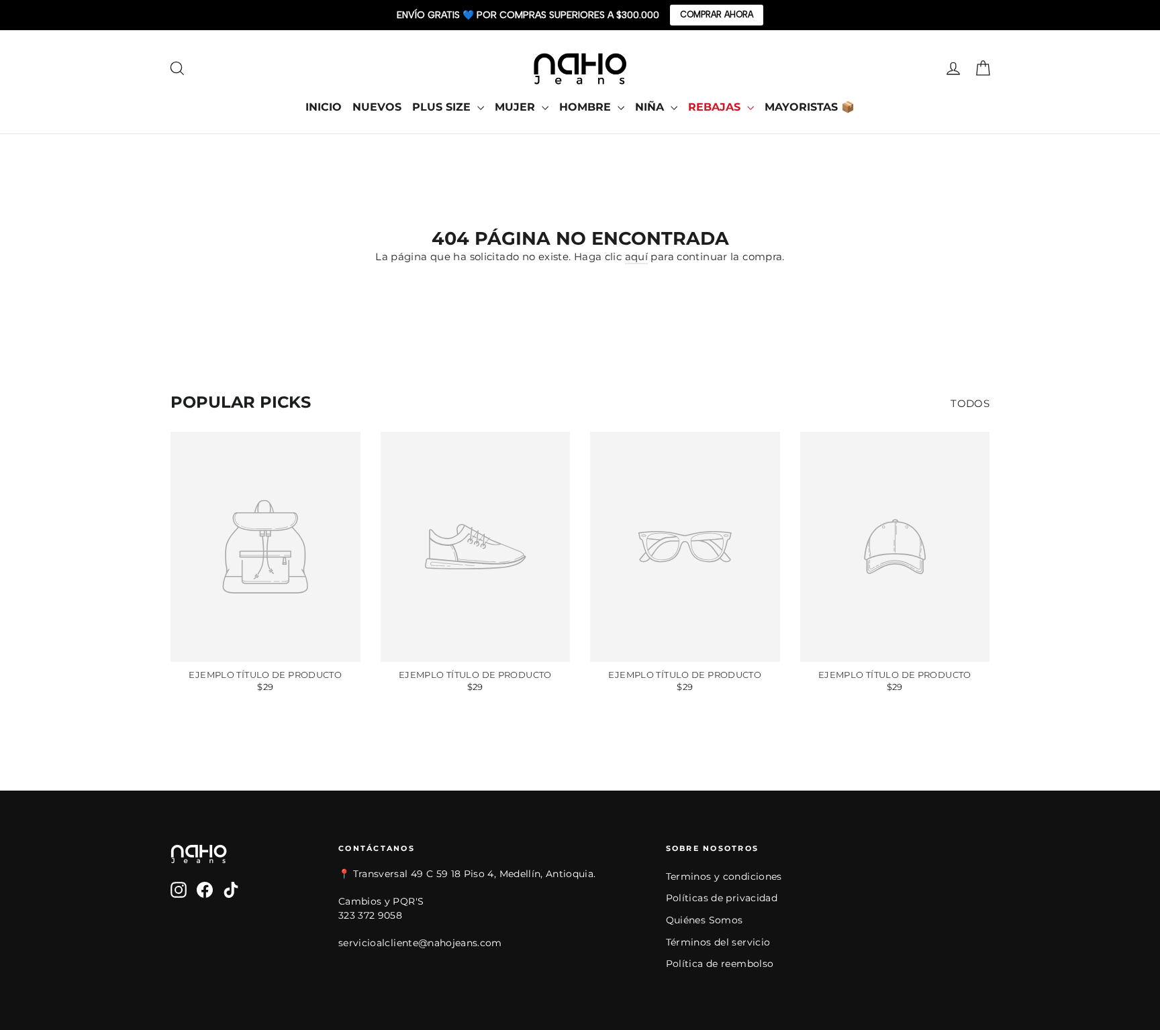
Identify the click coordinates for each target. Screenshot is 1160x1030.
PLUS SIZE (443, 107)
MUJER (516, 107)
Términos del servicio (718, 942)
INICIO (323, 107)
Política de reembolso (720, 964)
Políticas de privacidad (722, 898)
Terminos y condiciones (724, 876)
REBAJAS (716, 107)
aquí (636, 256)
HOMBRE (586, 107)
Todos (970, 403)
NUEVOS (376, 107)
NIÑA (651, 107)
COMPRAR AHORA (716, 14)
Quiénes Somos (704, 920)
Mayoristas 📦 (810, 107)
